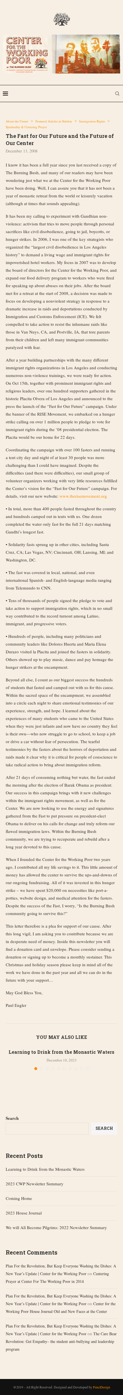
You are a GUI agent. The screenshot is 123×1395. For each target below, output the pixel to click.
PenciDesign (101, 1387)
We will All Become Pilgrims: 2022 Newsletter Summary (56, 1227)
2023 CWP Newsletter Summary (35, 1183)
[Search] (117, 93)
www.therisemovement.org (83, 496)
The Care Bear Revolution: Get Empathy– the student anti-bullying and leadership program (61, 1341)
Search (12, 1118)
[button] (10, 1059)
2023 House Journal (24, 1213)
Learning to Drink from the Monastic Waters (61, 1052)
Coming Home (19, 1198)
